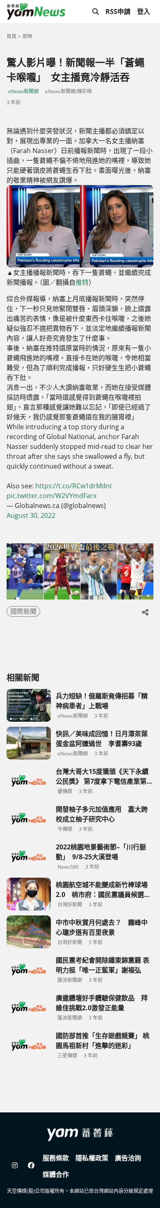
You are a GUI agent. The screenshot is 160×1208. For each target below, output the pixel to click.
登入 (143, 11)
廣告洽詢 (128, 1157)
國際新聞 (23, 611)
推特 (82, 282)
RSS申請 (117, 11)
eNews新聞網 (23, 91)
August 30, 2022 (31, 515)
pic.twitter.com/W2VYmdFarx (51, 495)
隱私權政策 (91, 1157)
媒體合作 (56, 1174)
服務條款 (56, 1157)
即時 (27, 36)
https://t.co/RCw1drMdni (73, 485)
